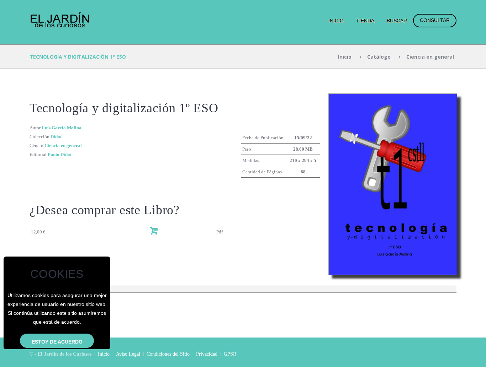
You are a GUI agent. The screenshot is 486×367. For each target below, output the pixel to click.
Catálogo (379, 56)
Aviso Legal (128, 354)
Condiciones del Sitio (168, 354)
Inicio (336, 20)
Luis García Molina (61, 127)
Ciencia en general (430, 56)
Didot (56, 136)
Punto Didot (60, 154)
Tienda (365, 20)
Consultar (435, 20)
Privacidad (206, 354)
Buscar (397, 20)
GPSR (230, 354)
